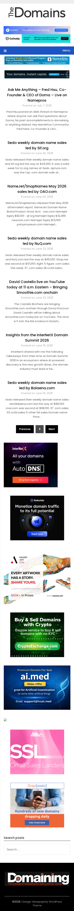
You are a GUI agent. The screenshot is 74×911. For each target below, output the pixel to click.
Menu (66, 50)
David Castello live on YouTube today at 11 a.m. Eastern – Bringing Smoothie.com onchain (37, 287)
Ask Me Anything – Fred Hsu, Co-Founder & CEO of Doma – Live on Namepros (37, 95)
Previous (25, 429)
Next (52, 429)
